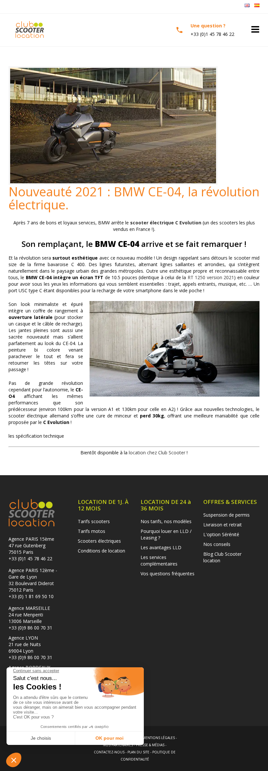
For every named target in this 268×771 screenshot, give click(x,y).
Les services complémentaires (159, 560)
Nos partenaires (118, 745)
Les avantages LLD (161, 547)
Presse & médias (150, 745)
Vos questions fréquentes (167, 573)
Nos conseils (216, 544)
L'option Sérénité (221, 534)
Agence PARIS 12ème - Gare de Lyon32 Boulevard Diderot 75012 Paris (32, 580)
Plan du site (138, 752)
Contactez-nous (109, 752)
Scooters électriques (99, 541)
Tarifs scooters (94, 521)
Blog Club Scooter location (222, 557)
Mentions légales (158, 737)
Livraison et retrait (222, 525)
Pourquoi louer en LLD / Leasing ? (166, 534)
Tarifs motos (91, 531)
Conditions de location (101, 551)
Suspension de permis (226, 515)
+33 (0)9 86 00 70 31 (30, 628)
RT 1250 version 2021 (211, 277)
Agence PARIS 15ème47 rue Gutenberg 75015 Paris (31, 545)
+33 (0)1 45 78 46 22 (30, 558)
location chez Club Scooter (157, 452)
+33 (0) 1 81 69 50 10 (31, 596)
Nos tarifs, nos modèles (166, 521)
